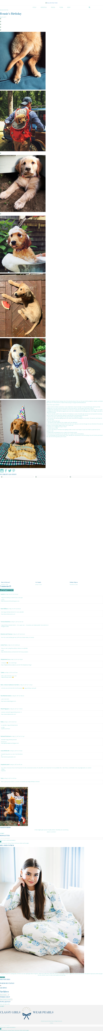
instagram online (5, 626)
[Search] (89, 7)
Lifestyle (44, 7)
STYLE (34, 7)
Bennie (57, 401)
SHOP (68, 7)
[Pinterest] (14, 471)
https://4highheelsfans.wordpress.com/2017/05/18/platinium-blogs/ (16, 665)
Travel (53, 7)
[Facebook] (6, 471)
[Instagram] (2, 471)
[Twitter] (10, 471)
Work (61, 7)
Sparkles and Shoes (5, 728)
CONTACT (53, 832)
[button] (0, 833)
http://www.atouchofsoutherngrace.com (10, 601)
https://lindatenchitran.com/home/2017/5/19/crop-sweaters (14, 652)
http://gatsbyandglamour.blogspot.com (10, 743)
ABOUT (48, 832)
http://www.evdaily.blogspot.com (8, 701)
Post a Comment (7, 590)
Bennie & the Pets (4, 10)
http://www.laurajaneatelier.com (8, 757)
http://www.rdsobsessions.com (8, 614)
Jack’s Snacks (63, 436)
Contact (51, 1023)
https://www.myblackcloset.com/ (8, 714)
